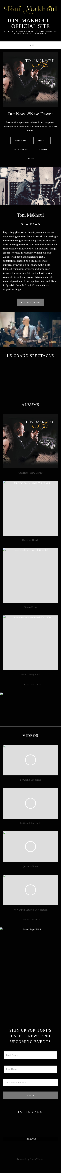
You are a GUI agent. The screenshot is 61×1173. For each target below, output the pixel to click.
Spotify (42, 140)
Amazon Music (21, 149)
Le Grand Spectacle (30, 779)
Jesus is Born (30, 866)
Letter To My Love (30, 674)
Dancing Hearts (30, 540)
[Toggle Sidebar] (30, 45)
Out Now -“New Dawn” (30, 472)
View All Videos (30, 919)
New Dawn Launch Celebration (31, 909)
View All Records (30, 684)
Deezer (30, 158)
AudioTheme (37, 1159)
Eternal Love (30, 607)
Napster (43, 149)
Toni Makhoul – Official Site (30, 23)
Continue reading (33, 302)
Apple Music (21, 140)
